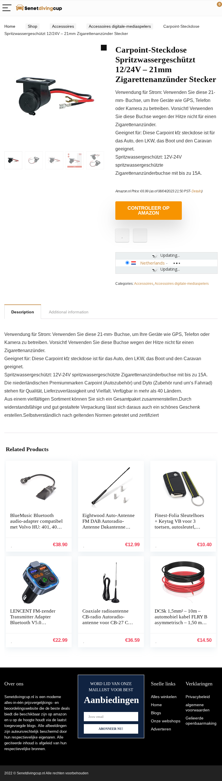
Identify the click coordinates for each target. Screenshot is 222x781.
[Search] (192, 8)
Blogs (156, 713)
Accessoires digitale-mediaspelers (120, 26)
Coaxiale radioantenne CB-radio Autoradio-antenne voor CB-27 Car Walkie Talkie (107, 619)
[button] (104, 48)
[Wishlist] (204, 8)
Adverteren (161, 729)
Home (9, 26)
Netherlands (152, 263)
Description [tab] (22, 312)
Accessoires (63, 26)
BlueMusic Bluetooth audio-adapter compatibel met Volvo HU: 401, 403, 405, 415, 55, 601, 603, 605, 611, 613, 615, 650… (36, 530)
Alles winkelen (164, 696)
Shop (32, 26)
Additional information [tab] (68, 312)
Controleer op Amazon (148, 210)
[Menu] (7, 8)
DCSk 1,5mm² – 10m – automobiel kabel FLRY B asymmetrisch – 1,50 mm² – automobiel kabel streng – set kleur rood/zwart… (181, 625)
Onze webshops (165, 721)
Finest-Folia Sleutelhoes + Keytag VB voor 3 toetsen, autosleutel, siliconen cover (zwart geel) (179, 527)
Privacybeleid (198, 696)
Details (197, 191)
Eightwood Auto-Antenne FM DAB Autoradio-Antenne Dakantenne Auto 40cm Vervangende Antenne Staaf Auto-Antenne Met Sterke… (108, 530)
